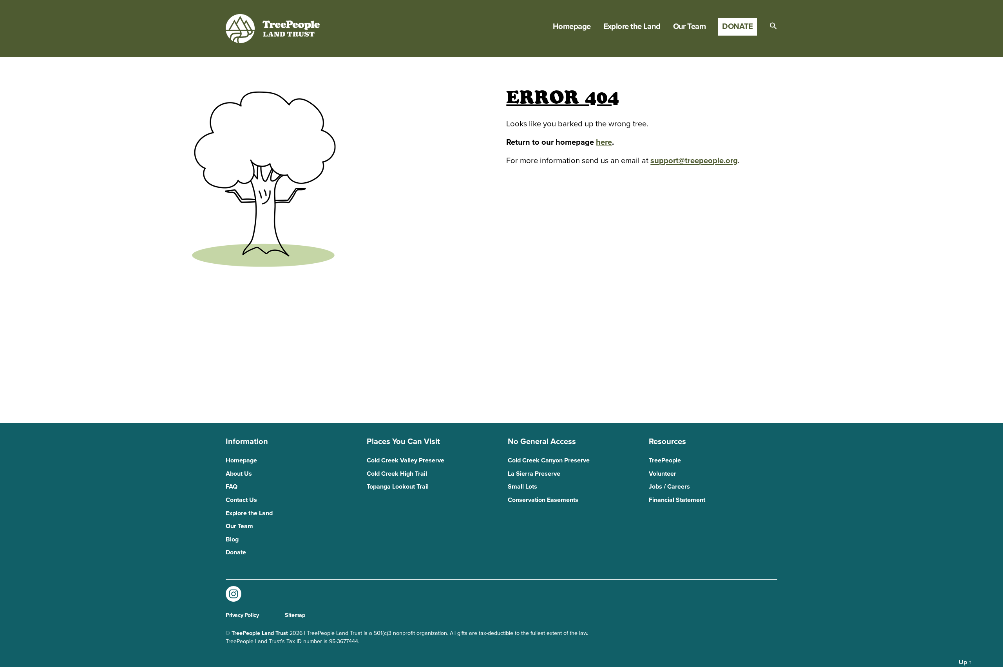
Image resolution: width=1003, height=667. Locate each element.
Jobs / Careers (669, 487)
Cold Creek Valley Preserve (405, 460)
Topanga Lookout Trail (398, 487)
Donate (737, 26)
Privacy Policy (242, 615)
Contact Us (241, 500)
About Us (239, 474)
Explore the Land (632, 26)
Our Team (689, 26)
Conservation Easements (543, 500)
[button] (773, 26)
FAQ (231, 487)
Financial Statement (677, 500)
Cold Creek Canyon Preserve (549, 460)
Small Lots (522, 487)
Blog (232, 539)
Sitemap (295, 615)
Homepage (572, 26)
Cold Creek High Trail (397, 474)
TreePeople (665, 460)
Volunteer (662, 474)
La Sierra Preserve (534, 474)
